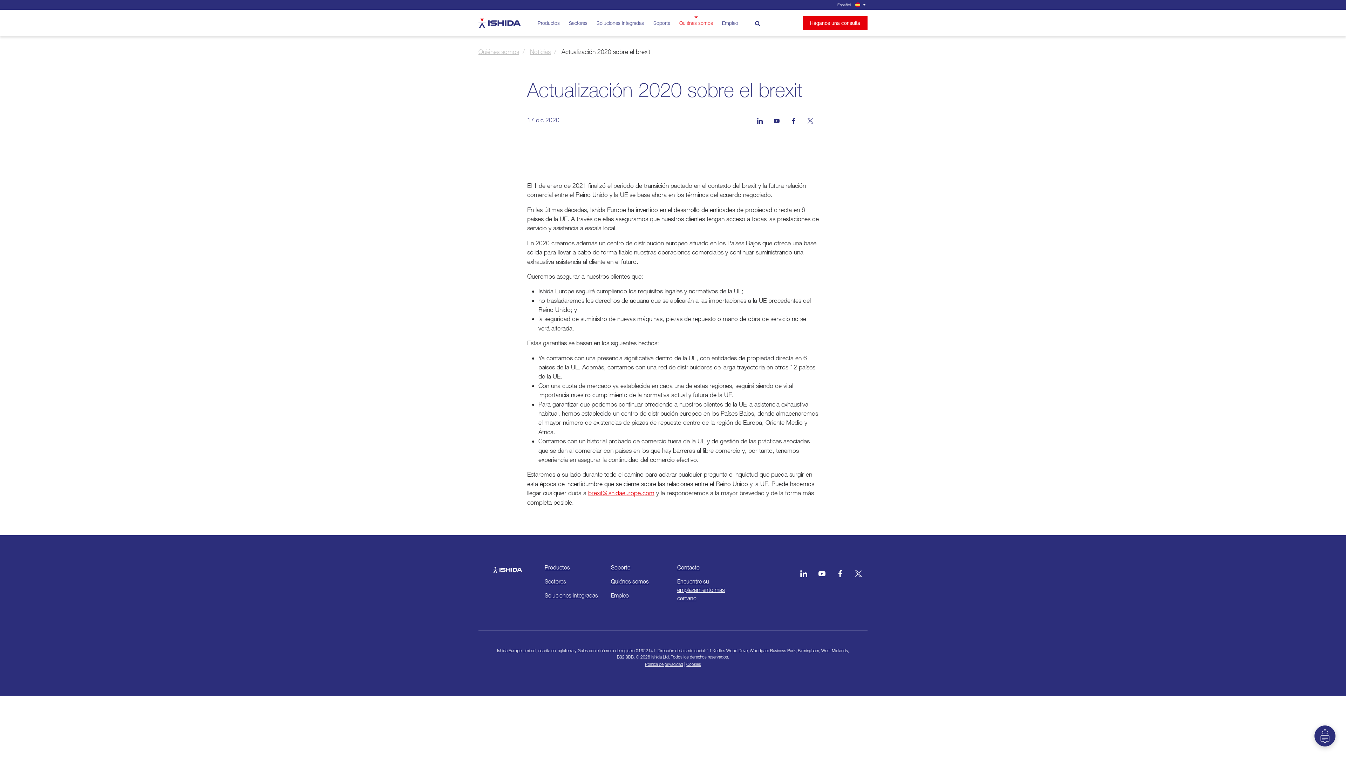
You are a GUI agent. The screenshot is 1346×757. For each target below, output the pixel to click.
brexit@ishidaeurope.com (621, 493)
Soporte (661, 23)
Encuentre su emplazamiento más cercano (701, 589)
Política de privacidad (664, 664)
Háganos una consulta (835, 23)
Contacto (688, 567)
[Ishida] (507, 566)
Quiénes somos (696, 23)
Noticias (540, 51)
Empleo (730, 23)
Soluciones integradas (620, 23)
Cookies (693, 664)
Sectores (578, 23)
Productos (549, 23)
